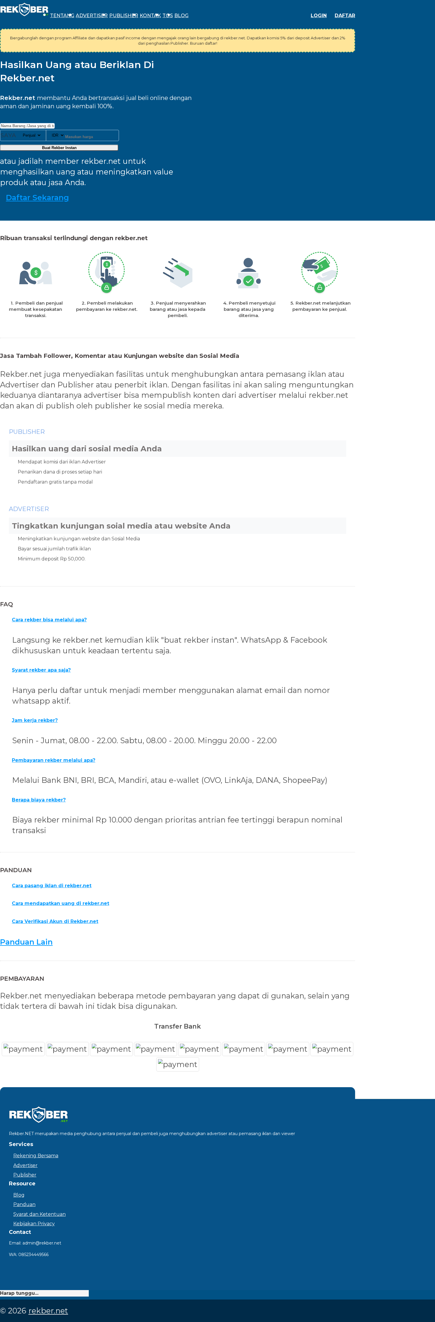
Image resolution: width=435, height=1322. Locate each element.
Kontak (150, 15)
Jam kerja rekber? (35, 720)
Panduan (24, 1204)
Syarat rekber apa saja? (41, 670)
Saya (8, 135)
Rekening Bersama (35, 1155)
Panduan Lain (26, 941)
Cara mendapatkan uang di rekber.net (60, 903)
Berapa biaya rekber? (39, 800)
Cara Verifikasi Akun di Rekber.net (55, 921)
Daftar (345, 15)
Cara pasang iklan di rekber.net (51, 885)
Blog (181, 15)
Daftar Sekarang (37, 197)
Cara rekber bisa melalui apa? (49, 620)
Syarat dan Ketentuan (39, 1214)
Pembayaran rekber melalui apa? (53, 760)
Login (319, 15)
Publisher (123, 15)
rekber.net (48, 1310)
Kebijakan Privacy (34, 1223)
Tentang (62, 15)
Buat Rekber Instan (59, 148)
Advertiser (92, 15)
